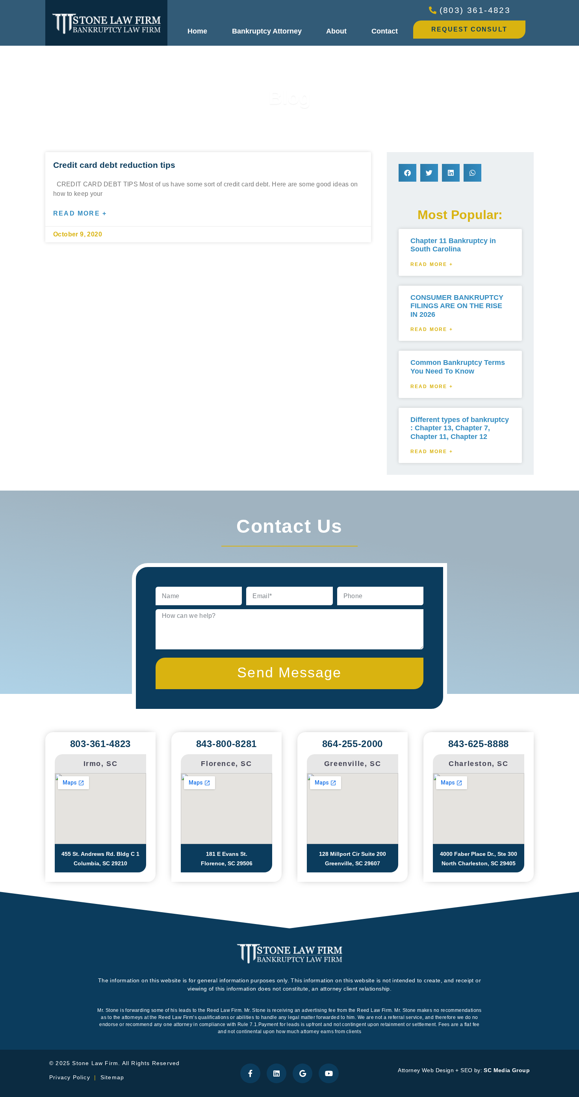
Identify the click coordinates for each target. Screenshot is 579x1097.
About (336, 31)
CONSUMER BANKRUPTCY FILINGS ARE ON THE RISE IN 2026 (456, 306)
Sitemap (113, 1077)
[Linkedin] (276, 1073)
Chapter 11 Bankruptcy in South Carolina (453, 245)
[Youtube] (328, 1073)
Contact (384, 31)
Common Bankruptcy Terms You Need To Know (457, 367)
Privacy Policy (69, 1077)
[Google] (302, 1073)
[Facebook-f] (250, 1073)
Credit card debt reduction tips (114, 164)
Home (197, 31)
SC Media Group (507, 1070)
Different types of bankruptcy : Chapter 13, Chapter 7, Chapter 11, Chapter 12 (459, 428)
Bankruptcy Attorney (267, 31)
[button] (407, 173)
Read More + (80, 213)
